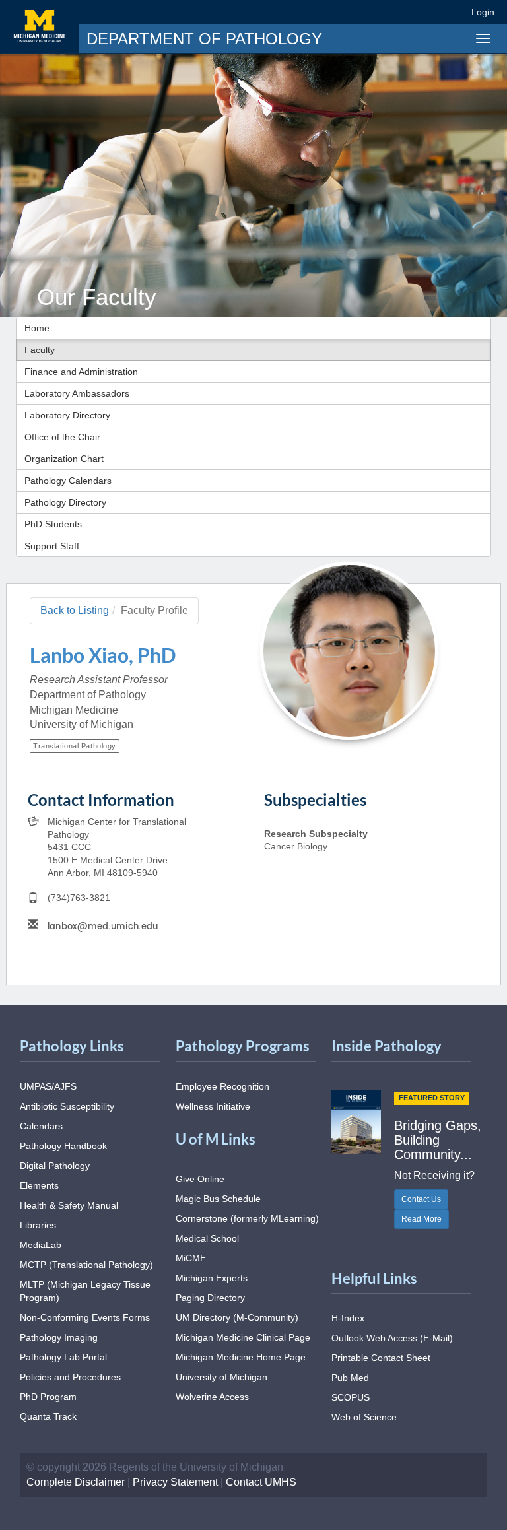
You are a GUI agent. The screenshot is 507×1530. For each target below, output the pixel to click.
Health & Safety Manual (69, 1205)
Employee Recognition (222, 1086)
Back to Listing (74, 610)
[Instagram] (406, 11)
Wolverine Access (212, 1396)
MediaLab (40, 1245)
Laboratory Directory (67, 415)
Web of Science (364, 1417)
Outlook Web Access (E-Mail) (392, 1338)
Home (37, 328)
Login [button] (485, 12)
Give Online (200, 1179)
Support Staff (51, 546)
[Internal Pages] (452, 11)
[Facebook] (358, 11)
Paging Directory (210, 1297)
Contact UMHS (261, 1482)
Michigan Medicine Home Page (241, 1357)
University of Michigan (221, 1377)
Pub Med (350, 1377)
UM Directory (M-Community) (237, 1317)
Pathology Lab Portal (63, 1357)
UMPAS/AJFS (48, 1086)
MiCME (191, 1258)
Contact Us (421, 1199)
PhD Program (48, 1396)
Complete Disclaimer (75, 1482)
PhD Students (53, 524)
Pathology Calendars (68, 480)
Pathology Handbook (63, 1146)
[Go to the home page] (39, 26)
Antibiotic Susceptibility (67, 1106)
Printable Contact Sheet (380, 1357)
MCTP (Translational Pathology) (86, 1264)
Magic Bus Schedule (218, 1198)
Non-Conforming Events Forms (85, 1317)
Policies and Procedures (70, 1377)
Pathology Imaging (59, 1337)
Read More (421, 1219)
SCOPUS (350, 1397)
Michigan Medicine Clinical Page (243, 1337)
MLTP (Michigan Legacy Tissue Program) (85, 1291)
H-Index (347, 1318)
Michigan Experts (212, 1278)
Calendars (41, 1126)
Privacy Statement (175, 1482)
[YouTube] (430, 11)
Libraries (38, 1225)
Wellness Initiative (213, 1106)
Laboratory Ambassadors (76, 393)
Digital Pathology (55, 1165)
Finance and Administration (81, 371)
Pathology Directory (65, 502)
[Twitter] (382, 11)
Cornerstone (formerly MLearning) (247, 1218)
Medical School (207, 1238)
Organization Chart (64, 458)
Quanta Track (48, 1416)
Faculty (39, 350)
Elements (39, 1185)
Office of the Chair (62, 437)
